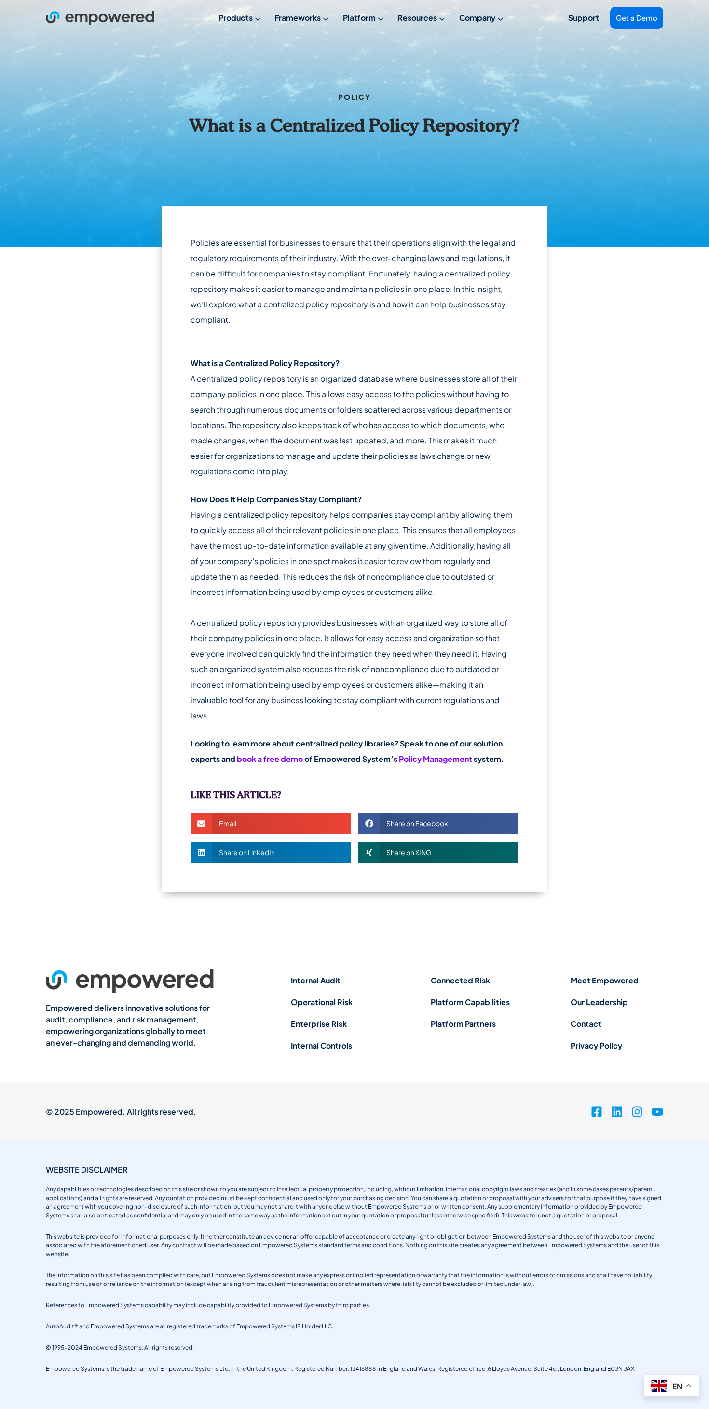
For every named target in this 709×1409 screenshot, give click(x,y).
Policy (354, 96)
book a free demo (270, 759)
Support (583, 18)
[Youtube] (657, 1112)
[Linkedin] (617, 1112)
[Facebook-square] (596, 1112)
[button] (271, 823)
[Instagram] (637, 1112)
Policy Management (435, 759)
